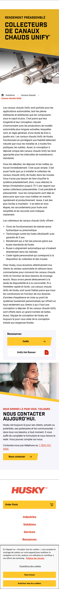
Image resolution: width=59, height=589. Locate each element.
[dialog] (29, 567)
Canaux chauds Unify (11, 98)
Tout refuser (29, 575)
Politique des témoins (35, 558)
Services (29, 532)
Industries (29, 517)
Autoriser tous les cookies (29, 583)
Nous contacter (17, 456)
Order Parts (11, 504)
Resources (29, 539)
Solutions (10, 95)
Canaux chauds (28, 95)
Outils (26, 341)
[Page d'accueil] (2, 94)
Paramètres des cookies (30, 566)
